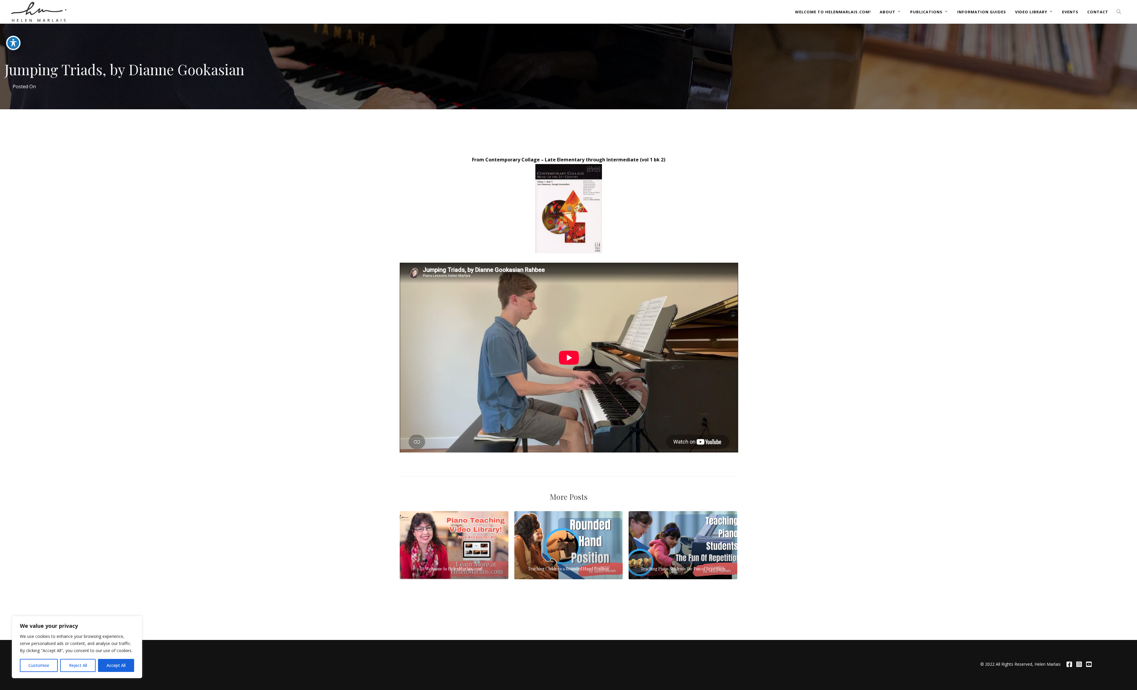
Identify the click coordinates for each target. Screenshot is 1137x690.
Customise (38, 665)
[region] (77, 647)
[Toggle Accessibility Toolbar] (13, 43)
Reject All (78, 665)
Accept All (116, 665)
